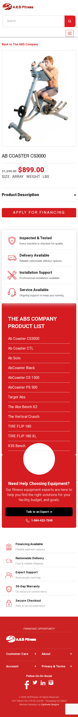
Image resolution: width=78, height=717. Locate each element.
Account (21, 666)
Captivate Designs (50, 704)
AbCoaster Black (21, 368)
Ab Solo (14, 358)
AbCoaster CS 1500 (23, 377)
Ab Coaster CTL (20, 348)
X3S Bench (16, 446)
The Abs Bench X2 (22, 407)
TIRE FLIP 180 (19, 426)
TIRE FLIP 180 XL (22, 436)
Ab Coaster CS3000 (23, 338)
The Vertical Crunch (23, 416)
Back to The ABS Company (20, 44)
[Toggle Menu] (70, 33)
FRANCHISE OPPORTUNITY (39, 628)
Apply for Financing (39, 213)
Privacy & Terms (57, 666)
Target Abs (16, 397)
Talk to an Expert (39, 512)
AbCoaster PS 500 (22, 387)
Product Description (20, 194)
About (57, 654)
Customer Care (21, 654)
